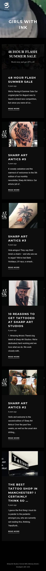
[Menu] (40, 5)
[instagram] (26, 559)
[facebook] (20, 559)
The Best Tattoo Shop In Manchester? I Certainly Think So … (23, 492)
